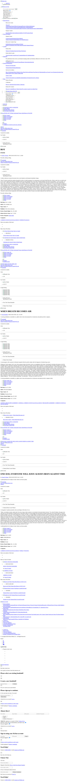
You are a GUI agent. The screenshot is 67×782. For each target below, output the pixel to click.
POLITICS (26, 550)
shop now (3, 128)
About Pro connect (23, 89)
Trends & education (10, 77)
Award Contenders (19, 55)
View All (7, 25)
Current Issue (8, 62)
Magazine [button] (5, 56)
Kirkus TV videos (39, 607)
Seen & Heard (20, 44)
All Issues (19, 62)
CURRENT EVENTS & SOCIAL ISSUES (12, 124)
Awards (15, 44)
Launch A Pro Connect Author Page (15, 73)
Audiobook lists (17, 32)
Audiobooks (8, 26)
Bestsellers (8, 32)
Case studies (16, 77)
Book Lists (10, 607)
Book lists (12, 32)
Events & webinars (35, 77)
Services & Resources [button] (7, 63)
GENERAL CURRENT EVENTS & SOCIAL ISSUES (30, 402)
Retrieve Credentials (17, 772)
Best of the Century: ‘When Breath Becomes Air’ (13, 419)
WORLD (21, 550)
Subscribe (32, 62)
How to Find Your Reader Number (17, 765)
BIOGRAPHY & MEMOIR (48, 402)
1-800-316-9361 (8, 749)
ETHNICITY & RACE (24, 220)
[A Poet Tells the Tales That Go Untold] (11, 231)
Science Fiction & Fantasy (11, 27)
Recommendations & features (25, 77)
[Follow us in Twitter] (3, 642)
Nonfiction (19, 27)
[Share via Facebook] (7, 116)
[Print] (4, 120)
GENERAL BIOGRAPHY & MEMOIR (9, 402)
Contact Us (5, 629)
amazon (2, 129)
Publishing (14, 67)
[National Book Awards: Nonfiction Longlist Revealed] (14, 588)
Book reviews (6, 10)
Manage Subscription (25, 62)
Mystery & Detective (26, 26)
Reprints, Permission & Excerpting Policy (8, 625)
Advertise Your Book (31, 614)
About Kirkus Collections (19, 84)
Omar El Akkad (5, 477)
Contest (12, 619)
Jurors (24, 50)
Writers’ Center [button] (6, 613)
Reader (4, 716)
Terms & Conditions (7, 622)
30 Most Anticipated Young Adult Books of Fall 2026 (21, 113)
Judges (33, 55)
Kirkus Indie (11, 215)
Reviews (5, 123)
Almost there (3, 696)
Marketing (18, 67)
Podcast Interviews (7, 15)
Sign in (2, 721)
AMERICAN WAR (7, 575)
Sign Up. (14, 774)
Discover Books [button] (6, 603)
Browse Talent (16, 89)
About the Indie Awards (11, 55)
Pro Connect (6, 17)
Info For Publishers (25, 619)
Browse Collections (10, 84)
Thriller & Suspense (18, 26)
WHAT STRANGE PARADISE (10, 566)
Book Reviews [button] (6, 20)
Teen (18, 38)
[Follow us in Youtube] (3, 644)
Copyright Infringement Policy (9, 623)
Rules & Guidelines (27, 55)
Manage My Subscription (18, 612)
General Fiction (9, 38)
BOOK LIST (7, 113)
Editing (10, 67)
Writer (4, 717)
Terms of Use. (22, 721)
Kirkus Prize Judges (25, 609)
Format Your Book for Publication (37, 72)
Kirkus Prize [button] (5, 608)
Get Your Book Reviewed (24, 72)
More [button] (4, 79)
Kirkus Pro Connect (19, 616)
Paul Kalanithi (5, 314)
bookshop (6, 129)
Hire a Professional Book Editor (9, 614)
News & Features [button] (6, 34)
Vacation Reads (29, 32)
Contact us (5, 620)
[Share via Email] (7, 118)
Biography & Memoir (25, 27)
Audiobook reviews (7, 12)
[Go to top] (4, 647)
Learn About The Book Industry (57, 614)
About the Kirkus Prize (18, 50)
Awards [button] (4, 46)
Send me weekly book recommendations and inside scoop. (13, 722)
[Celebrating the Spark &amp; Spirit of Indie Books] (14, 237)
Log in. (13, 699)
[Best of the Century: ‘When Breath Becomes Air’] (14, 415)
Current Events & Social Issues (12, 28)
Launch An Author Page (32, 89)
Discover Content (9, 89)
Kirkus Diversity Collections (9, 616)
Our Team (8, 619)
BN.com (17, 129)
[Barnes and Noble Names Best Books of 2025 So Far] (14, 581)
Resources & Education (11, 65)
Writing (7, 67)
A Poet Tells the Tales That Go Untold (11, 235)
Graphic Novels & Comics (24, 28)
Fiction (12, 26)
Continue (14, 683)
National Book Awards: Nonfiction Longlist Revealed (14, 592)
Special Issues (14, 62)
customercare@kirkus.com (19, 749)
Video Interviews (6, 14)
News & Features (7, 13)
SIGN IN (8, 3)
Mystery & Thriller (20, 39)
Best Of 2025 (23, 32)
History (31, 27)
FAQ (15, 619)
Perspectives (11, 44)
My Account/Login (27, 616)
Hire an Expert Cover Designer (50, 72)
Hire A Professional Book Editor (12, 72)
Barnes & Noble (11, 129)
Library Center (9, 75)
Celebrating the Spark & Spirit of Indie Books (12, 242)
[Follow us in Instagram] (3, 643)
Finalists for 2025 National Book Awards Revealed (13, 599)
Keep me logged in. (5, 723)
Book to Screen (9, 45)
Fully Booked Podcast (28, 45)
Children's (41, 28)
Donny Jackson (5, 155)
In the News (14, 45)
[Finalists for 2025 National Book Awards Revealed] (14, 595)
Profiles (7, 44)
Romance (33, 26)
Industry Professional (7, 718)
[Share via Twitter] (7, 117)
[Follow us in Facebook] (3, 640)
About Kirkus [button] (6, 618)
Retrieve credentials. (13, 705)
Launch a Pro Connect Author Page (43, 614)
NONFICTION (6, 261)
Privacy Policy (6, 621)
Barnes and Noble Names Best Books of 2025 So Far (14, 586)
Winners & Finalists (10, 50)
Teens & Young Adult (34, 28)
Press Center (18, 619)
